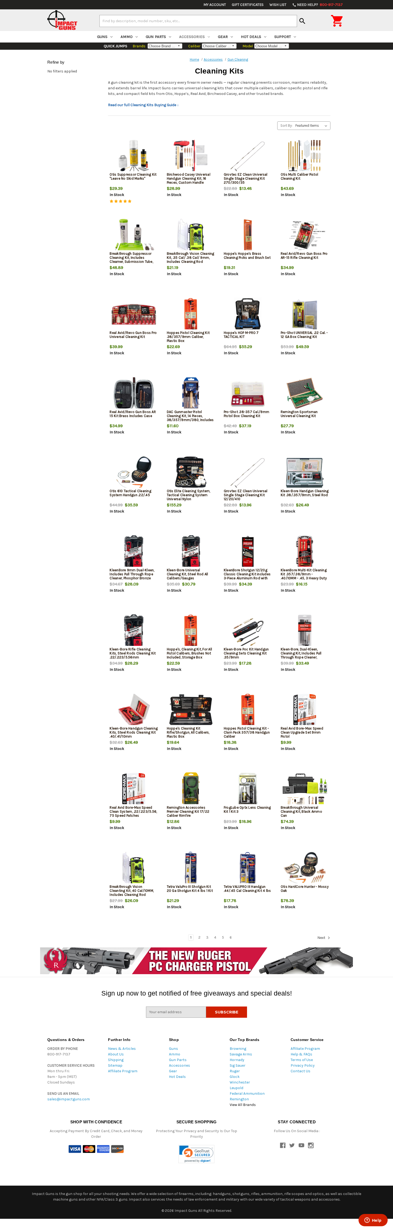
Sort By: (286, 126)
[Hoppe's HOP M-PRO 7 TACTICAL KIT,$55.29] (247, 315)
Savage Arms (241, 1054)
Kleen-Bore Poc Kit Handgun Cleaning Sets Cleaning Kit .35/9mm (246, 653)
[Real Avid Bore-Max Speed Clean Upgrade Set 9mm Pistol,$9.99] (304, 710)
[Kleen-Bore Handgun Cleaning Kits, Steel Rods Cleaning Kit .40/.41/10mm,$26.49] (133, 710)
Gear (223, 36)
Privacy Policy (303, 1065)
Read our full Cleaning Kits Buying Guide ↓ (143, 105)
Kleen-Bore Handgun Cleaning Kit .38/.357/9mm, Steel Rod (305, 493)
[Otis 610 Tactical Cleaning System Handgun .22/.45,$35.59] (133, 473)
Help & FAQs (301, 1054)
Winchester (240, 1082)
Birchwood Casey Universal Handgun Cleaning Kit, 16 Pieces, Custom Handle (188, 178)
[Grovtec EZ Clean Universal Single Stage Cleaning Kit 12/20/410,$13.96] (247, 473)
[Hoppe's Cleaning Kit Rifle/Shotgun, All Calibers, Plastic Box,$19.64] (190, 710)
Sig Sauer (237, 1065)
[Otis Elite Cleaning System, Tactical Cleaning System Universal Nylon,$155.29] (190, 473)
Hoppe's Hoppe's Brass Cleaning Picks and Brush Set (247, 256)
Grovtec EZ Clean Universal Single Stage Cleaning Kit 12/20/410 (246, 495)
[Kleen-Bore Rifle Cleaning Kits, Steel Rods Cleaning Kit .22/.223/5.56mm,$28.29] (133, 631)
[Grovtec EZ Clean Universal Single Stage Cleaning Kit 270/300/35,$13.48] (247, 156)
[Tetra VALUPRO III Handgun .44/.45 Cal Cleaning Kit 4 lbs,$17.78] (247, 869)
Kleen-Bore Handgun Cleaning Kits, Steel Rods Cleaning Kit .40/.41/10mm (134, 732)
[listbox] (312, 126)
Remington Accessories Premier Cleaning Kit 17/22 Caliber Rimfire (188, 811)
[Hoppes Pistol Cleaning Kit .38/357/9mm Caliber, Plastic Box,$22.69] (190, 315)
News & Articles (122, 1048)
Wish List (277, 4)
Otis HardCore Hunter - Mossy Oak (305, 889)
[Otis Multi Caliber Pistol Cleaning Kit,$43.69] (304, 156)
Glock (235, 1076)
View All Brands (243, 1104)
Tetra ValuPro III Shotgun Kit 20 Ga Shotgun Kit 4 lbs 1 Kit (190, 889)
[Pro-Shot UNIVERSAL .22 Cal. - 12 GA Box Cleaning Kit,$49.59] (304, 315)
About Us (116, 1054)
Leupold (236, 1088)
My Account (214, 4)
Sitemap (115, 1065)
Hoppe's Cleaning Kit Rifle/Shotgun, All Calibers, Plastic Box (188, 732)
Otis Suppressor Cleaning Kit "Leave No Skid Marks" (133, 176)
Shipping (116, 1060)
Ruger (235, 1071)
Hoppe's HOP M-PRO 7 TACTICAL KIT (241, 335)
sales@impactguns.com (68, 1099)
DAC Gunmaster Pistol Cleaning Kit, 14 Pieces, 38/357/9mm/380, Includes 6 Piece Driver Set (190, 418)
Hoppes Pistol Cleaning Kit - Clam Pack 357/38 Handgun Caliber (247, 732)
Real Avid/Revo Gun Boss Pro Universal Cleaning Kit (133, 335)
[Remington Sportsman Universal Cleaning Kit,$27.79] (304, 394)
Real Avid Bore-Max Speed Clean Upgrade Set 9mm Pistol (302, 732)
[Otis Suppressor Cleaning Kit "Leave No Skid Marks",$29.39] (133, 156)
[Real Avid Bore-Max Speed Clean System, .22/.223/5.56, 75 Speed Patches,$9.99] (133, 790)
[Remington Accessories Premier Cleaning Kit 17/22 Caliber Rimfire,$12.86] (190, 790)
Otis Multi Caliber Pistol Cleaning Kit (299, 176)
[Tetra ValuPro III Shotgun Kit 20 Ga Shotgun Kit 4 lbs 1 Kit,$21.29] (190, 869)
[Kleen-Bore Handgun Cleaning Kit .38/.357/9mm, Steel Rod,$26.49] (304, 473)
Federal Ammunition (247, 1093)
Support (282, 36)
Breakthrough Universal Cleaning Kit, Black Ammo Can (301, 811)
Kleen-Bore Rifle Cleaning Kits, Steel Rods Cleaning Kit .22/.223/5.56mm (133, 653)
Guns (102, 36)
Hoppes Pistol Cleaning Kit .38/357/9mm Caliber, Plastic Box (188, 337)
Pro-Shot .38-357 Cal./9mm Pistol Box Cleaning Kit (246, 414)
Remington (239, 1099)
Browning (238, 1048)
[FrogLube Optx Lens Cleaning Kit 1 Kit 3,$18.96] (247, 790)
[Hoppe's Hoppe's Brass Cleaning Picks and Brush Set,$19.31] (247, 236)
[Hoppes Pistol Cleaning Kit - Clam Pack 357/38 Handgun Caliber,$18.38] (247, 710)
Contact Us (300, 1071)
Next (321, 937)
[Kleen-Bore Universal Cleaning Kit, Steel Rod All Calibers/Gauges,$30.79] (190, 552)
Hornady (237, 1060)
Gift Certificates (248, 4)
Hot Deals (251, 36)
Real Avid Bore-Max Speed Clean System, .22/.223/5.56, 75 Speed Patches (133, 811)
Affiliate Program (122, 1071)
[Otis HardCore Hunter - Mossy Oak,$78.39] (304, 869)
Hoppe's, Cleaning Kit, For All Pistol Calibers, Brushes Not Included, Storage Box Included (189, 655)
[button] (196, 1154)
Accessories (192, 36)
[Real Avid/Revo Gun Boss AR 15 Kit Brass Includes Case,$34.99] (133, 394)
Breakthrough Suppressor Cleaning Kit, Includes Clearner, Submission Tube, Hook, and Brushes (131, 260)
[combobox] (198, 21)
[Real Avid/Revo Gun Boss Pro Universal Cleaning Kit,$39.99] (133, 315)
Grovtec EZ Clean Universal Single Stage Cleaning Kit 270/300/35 (246, 178)
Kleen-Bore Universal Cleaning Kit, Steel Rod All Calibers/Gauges (187, 574)
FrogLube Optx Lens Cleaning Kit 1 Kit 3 (247, 809)
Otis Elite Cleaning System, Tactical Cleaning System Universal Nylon (188, 495)
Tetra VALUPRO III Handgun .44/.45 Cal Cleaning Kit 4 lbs (247, 889)
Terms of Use (302, 1060)
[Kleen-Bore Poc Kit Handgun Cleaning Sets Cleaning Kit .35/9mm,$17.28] (247, 631)
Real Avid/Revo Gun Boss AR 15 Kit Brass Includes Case (133, 414)
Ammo (127, 36)
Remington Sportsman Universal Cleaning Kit (299, 414)
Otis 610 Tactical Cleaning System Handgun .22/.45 (130, 493)
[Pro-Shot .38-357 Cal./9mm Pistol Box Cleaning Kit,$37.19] (247, 394)
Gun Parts (156, 36)
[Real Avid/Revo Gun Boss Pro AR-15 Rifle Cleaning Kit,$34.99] (304, 236)
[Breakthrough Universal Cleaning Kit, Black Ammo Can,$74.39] (304, 790)
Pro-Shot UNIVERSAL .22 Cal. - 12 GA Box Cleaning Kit (304, 335)
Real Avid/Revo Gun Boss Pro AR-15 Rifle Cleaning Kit (304, 256)
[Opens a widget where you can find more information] (373, 1220)
